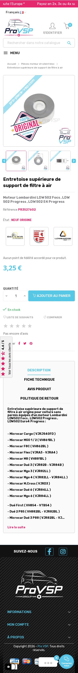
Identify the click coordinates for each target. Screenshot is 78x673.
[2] (11, 326)
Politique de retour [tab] (39, 398)
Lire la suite (16, 527)
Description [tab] (39, 370)
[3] (17, 326)
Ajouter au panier (53, 296)
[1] (5, 326)
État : (7, 220)
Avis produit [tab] (39, 389)
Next (74, 161)
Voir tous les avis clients (9, 359)
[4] (23, 326)
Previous (4, 161)
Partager (19, 344)
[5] (29, 326)
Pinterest (31, 344)
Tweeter (24, 344)
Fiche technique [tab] (39, 379)
